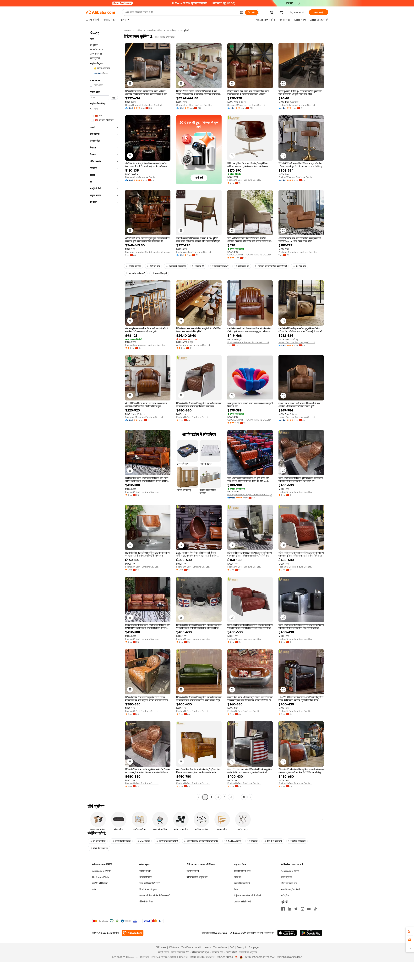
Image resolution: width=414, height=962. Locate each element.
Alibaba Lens (105, 933)
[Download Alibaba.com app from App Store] (287, 933)
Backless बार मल (234, 841)
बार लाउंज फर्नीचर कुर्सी (137, 273)
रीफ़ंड (236, 889)
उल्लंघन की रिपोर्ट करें (242, 901)
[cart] (282, 12)
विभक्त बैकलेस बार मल (123, 841)
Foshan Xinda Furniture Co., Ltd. (141, 177)
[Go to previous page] (199, 797)
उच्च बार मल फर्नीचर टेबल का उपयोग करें (272, 266)
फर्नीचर (139, 30)
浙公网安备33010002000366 (260, 957)
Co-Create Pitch (100, 877)
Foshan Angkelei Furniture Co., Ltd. (193, 252)
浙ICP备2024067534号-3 (289, 957)
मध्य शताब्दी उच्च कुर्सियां (177, 266)
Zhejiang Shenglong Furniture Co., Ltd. (297, 252)
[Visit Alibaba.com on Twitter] (296, 909)
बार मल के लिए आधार (221, 266)
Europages (254, 947)
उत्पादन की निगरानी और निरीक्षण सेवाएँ (154, 895)
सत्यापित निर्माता (193, 871)
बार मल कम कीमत (99, 841)
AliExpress (161, 947)
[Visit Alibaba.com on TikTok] (315, 909)
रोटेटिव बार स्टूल (135, 266)
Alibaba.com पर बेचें (290, 871)
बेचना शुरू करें (286, 877)
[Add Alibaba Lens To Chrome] (132, 933)
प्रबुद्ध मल (254, 841)
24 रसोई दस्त (301, 266)
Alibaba (127, 30)
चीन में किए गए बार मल (100, 848)
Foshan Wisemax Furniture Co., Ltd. (296, 177)
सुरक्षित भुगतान (145, 871)
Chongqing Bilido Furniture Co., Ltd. (194, 105)
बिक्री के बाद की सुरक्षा (148, 889)
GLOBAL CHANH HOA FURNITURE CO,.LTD (249, 254)
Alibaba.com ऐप (238, 933)
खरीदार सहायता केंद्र (242, 871)
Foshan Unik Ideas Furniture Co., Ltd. (296, 105)
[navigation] (104, 414)
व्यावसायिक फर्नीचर (154, 30)
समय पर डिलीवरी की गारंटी (149, 883)
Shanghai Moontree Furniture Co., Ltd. (246, 105)
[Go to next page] (250, 797)
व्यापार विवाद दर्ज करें (242, 883)
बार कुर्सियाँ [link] (184, 30)
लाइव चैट (237, 877)
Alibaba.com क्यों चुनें (101, 871)
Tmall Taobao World (191, 947)
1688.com (174, 947)
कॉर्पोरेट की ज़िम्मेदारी (100, 883)
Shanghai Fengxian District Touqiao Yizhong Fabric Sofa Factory (147, 252)
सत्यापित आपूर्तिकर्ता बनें (290, 889)
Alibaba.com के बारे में (102, 864)
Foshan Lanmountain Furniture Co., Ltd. (145, 345)
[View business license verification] (236, 957)
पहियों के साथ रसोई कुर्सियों (168, 841)
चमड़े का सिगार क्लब (298, 841)
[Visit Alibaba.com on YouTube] (309, 909)
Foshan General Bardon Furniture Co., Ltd (248, 342)
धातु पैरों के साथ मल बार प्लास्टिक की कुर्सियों (202, 841)
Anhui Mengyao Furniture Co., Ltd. (193, 345)
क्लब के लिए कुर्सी (161, 273)
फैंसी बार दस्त (155, 266)
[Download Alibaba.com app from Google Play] (311, 933)
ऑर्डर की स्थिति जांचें (289, 883)
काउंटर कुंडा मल (243, 266)
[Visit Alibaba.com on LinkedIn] (289, 909)
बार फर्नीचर (171, 30)
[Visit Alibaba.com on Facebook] (283, 909)
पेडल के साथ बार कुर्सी (274, 841)
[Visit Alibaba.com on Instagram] (302, 909)
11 (244, 797)
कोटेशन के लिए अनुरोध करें (197, 877)
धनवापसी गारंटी (145, 877)
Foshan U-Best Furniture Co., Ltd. (244, 180)
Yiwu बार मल (145, 841)
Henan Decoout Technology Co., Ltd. (143, 105)
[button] (242, 12)
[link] (410, 931)
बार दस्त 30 (200, 266)
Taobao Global (220, 947)
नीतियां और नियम (146, 901)
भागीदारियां (285, 895)
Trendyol (241, 947)
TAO (232, 947)
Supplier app (220, 933)
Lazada (207, 947)
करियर (95, 889)
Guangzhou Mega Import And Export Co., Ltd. (249, 494)
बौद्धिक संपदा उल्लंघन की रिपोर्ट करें (247, 895)
